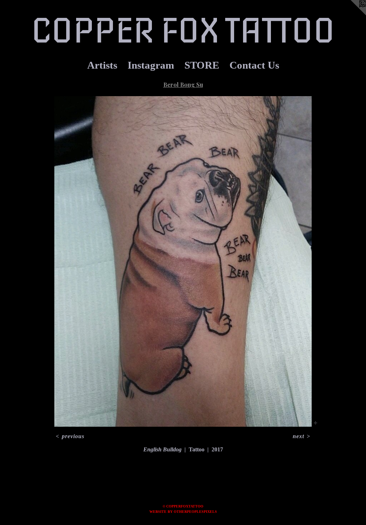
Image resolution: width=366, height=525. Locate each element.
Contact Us (254, 65)
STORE (201, 65)
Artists (102, 65)
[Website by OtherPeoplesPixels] (351, 14)
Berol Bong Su (183, 84)
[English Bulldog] (183, 261)
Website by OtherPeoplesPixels (183, 512)
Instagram (151, 65)
